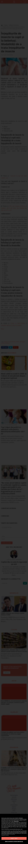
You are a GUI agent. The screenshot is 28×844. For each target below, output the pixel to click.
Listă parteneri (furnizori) (5, 835)
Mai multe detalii (16, 821)
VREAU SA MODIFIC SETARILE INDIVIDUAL (14, 841)
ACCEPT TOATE (14, 838)
